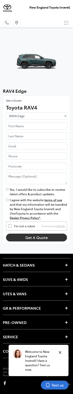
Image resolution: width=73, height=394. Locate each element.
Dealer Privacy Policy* (25, 218)
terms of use (53, 200)
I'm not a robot (24, 226)
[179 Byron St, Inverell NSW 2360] (17, 23)
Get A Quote (36, 237)
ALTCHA (60, 225)
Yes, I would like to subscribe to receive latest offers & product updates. (37, 191)
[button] (66, 22)
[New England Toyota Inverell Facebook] (5, 383)
